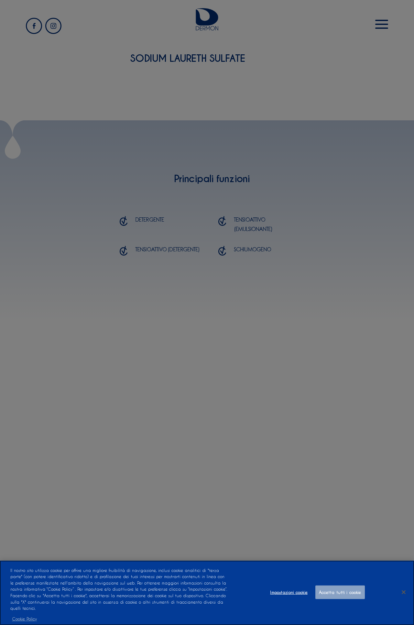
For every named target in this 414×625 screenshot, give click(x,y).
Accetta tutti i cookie (340, 592)
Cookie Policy (24, 618)
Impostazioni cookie (288, 592)
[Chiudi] (404, 592)
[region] (207, 593)
